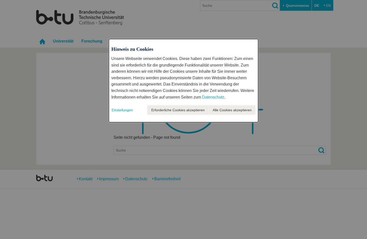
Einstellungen (122, 110)
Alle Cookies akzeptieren (232, 110)
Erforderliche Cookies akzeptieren (178, 110)
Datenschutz (213, 97)
